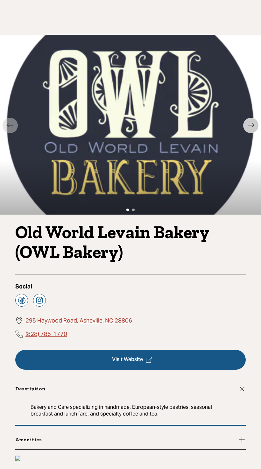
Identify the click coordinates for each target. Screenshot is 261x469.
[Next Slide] (250, 125)
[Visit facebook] (21, 300)
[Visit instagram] (39, 300)
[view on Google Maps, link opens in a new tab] (17, 459)
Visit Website (127, 359)
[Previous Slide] (10, 125)
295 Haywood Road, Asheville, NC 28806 (78, 320)
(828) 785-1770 (46, 334)
